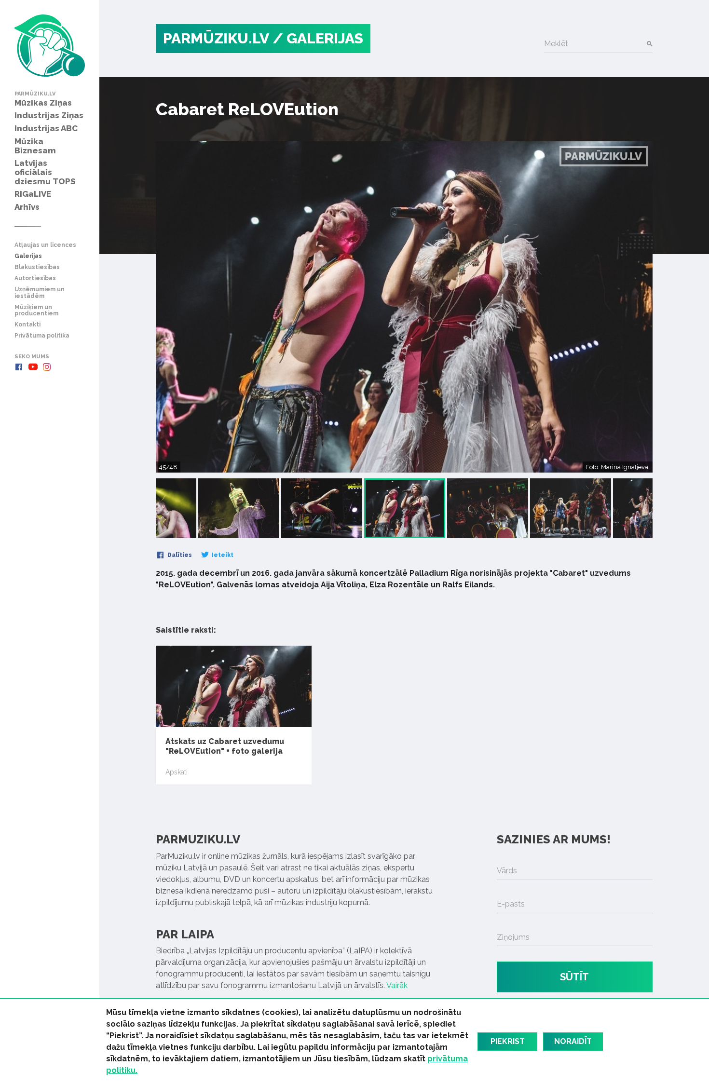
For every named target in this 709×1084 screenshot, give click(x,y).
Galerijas (28, 256)
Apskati (176, 772)
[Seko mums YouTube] (33, 367)
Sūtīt (574, 977)
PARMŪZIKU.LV (216, 38)
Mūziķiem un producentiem (36, 310)
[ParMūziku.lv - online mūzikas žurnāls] (49, 45)
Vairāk (397, 985)
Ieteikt (221, 555)
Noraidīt (573, 1041)
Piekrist (508, 1041)
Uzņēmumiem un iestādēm (39, 292)
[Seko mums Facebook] (18, 367)
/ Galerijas (318, 38)
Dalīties (179, 555)
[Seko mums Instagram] (46, 367)
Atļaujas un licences (45, 245)
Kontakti (27, 325)
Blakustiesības (37, 267)
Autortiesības (35, 278)
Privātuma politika (41, 336)
